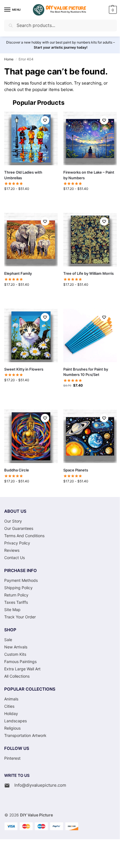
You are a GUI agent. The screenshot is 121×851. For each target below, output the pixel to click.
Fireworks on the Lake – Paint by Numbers (88, 175)
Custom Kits (15, 654)
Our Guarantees (18, 528)
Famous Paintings (20, 661)
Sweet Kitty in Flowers (23, 369)
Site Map (12, 609)
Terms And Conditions (24, 535)
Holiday (11, 713)
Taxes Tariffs (16, 602)
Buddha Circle (16, 470)
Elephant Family (18, 273)
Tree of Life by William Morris (88, 273)
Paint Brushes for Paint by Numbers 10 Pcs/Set (85, 372)
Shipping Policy (18, 587)
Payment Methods (21, 580)
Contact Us (14, 557)
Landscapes (15, 720)
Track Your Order (20, 616)
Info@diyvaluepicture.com (40, 785)
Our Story (13, 521)
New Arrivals (15, 647)
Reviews (11, 550)
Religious (12, 728)
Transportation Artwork (25, 735)
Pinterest (12, 758)
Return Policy (16, 595)
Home (9, 59)
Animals (11, 698)
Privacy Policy (17, 543)
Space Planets (75, 470)
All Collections (17, 676)
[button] (112, 10)
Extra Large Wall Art (22, 668)
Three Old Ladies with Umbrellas (23, 175)
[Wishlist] (45, 120)
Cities (9, 706)
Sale (8, 639)
